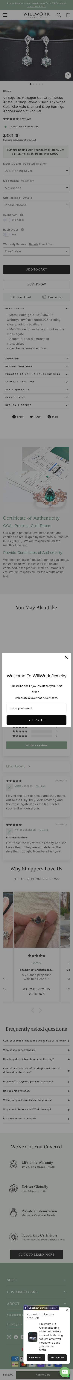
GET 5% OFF (36, 720)
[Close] (66, 657)
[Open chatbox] (65, 1372)
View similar (36, 1357)
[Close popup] (67, 1311)
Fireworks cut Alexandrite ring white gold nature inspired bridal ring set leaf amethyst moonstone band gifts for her (51, 1335)
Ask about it (57, 1357)
